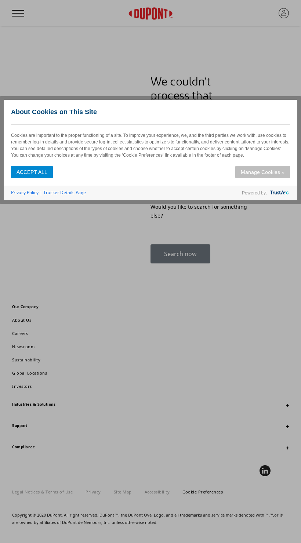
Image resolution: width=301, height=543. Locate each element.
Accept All (32, 172)
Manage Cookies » (262, 172)
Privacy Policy (25, 192)
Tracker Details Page (64, 192)
